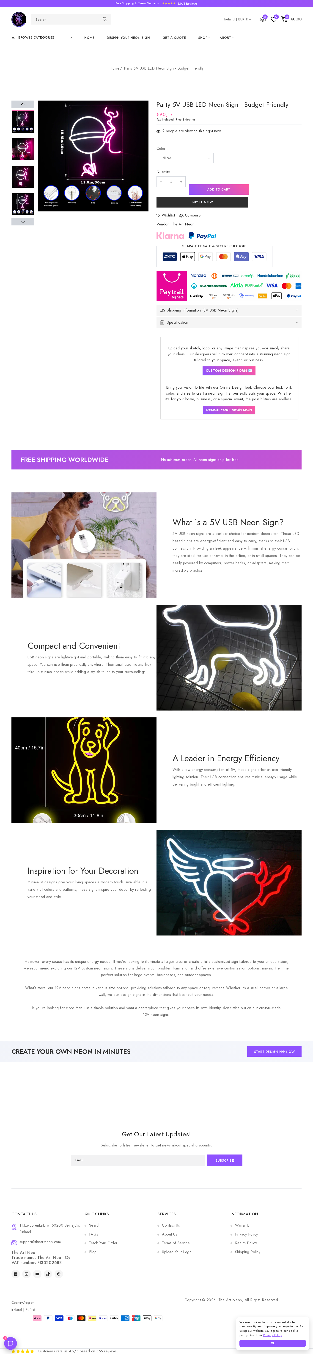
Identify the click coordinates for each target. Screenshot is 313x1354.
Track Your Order (103, 1243)
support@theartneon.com (40, 1241)
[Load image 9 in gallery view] (23, 149)
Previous (22, 104)
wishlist (169, 215)
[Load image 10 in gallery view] (23, 177)
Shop (202, 38)
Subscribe (225, 1161)
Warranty (242, 1225)
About (225, 38)
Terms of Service (176, 1243)
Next (22, 221)
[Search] (105, 19)
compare (193, 215)
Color (160, 148)
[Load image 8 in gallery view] (23, 121)
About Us (169, 1234)
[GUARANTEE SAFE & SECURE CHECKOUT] (214, 258)
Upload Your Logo (177, 1252)
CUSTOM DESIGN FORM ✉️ (229, 370)
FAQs (93, 1234)
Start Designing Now (274, 1051)
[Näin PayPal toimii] (202, 235)
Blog (93, 1252)
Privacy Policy (246, 1234)
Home (114, 68)
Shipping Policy (248, 1252)
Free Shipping (185, 120)
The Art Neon (182, 224)
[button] (291, 19)
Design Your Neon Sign (229, 409)
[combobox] (71, 19)
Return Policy (246, 1243)
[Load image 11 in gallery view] (23, 204)
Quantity (163, 172)
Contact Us (171, 1225)
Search (95, 1225)
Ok (273, 1343)
